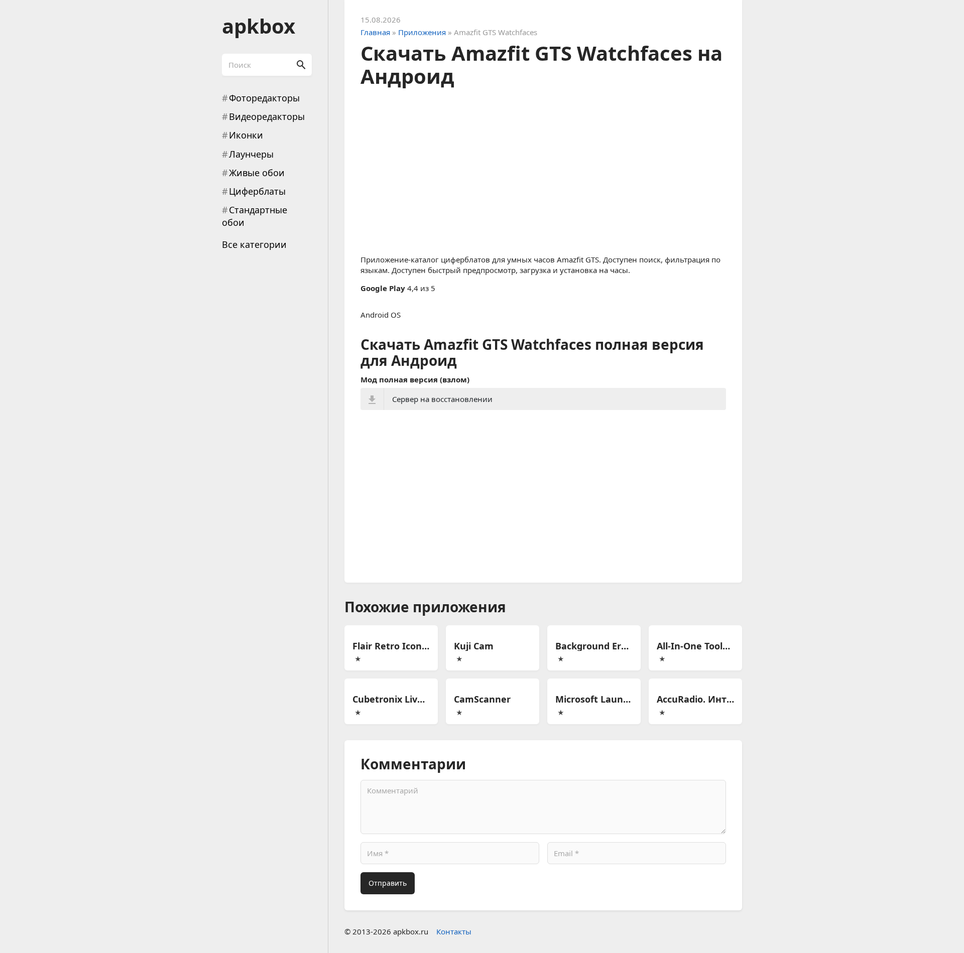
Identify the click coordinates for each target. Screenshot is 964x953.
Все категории (254, 244)
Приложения (422, 32)
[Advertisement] (543, 168)
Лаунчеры (251, 154)
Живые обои (257, 173)
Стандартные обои (254, 216)
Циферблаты (257, 191)
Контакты (453, 931)
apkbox (258, 26)
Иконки (246, 135)
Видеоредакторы (267, 116)
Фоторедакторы (264, 98)
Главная (375, 32)
